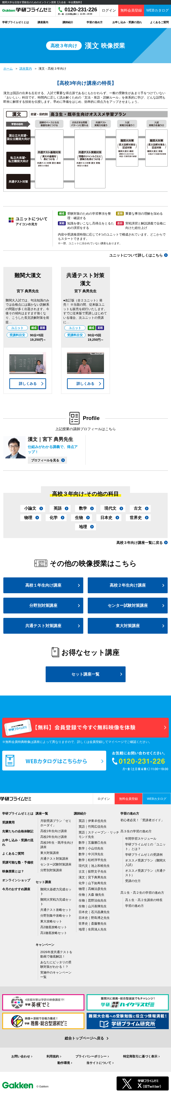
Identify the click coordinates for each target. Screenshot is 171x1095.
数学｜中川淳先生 (91, 854)
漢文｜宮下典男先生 (93, 877)
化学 (54, 517)
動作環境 (63, 1063)
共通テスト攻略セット (55, 909)
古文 (138, 508)
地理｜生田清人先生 (93, 929)
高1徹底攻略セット (53, 933)
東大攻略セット (51, 921)
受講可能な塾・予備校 (17, 862)
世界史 (136, 517)
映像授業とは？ (13, 871)
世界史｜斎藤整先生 (93, 923)
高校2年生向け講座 (53, 837)
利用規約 (53, 1056)
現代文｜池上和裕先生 (94, 865)
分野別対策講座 (43, 605)
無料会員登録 (131, 10)
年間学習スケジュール (140, 838)
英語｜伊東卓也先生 (93, 821)
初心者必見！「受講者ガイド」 (142, 820)
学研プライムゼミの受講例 (144, 854)
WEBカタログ (157, 10)
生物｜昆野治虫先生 (93, 900)
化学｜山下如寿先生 (93, 883)
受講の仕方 (133, 881)
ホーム (8, 68)
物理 (28, 517)
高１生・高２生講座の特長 (144, 900)
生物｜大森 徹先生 (91, 894)
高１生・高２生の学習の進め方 (142, 892)
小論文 (30, 508)
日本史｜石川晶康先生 (94, 912)
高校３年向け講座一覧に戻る (139, 542)
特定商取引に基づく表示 (140, 1056)
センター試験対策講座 (128, 605)
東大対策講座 (128, 625)
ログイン (109, 10)
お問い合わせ (20, 1056)
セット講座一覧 (85, 674)
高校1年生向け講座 (53, 831)
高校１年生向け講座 (43, 585)
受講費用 (8, 822)
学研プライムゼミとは (17, 813)
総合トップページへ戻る (84, 1038)
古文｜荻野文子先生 (93, 871)
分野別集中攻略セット (55, 915)
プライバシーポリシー (91, 1056)
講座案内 (25, 68)
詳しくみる (28, 383)
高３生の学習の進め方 (136, 831)
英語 (58, 508)
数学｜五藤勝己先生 (93, 842)
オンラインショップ (16, 880)
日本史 (106, 517)
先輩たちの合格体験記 (17, 831)
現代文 (110, 508)
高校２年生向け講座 (128, 585)
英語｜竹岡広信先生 (93, 826)
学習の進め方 (134, 905)
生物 (79, 517)
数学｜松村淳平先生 (93, 860)
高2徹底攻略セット (53, 927)
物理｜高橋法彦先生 (93, 889)
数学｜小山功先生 (91, 848)
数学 (83, 508)
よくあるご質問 (13, 853)
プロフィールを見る (45, 460)
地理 (83, 526)
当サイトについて (98, 1063)
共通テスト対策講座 (43, 625)
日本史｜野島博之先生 (94, 918)
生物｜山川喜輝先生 (93, 906)
